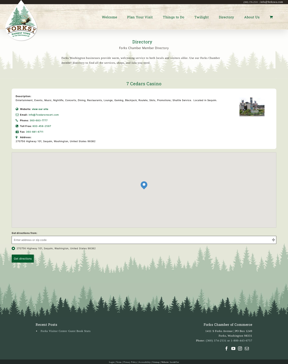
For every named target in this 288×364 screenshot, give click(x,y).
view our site (40, 109)
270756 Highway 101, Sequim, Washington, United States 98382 (56, 248)
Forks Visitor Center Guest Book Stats (65, 331)
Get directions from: (24, 233)
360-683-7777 (39, 120)
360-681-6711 (35, 131)
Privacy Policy (130, 362)
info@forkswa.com (271, 2)
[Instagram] (240, 348)
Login (111, 362)
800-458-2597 (41, 126)
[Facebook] (226, 348)
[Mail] (247, 348)
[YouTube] (233, 348)
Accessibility (144, 362)
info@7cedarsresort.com (44, 114)
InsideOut (174, 362)
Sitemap (156, 362)
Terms (119, 362)
